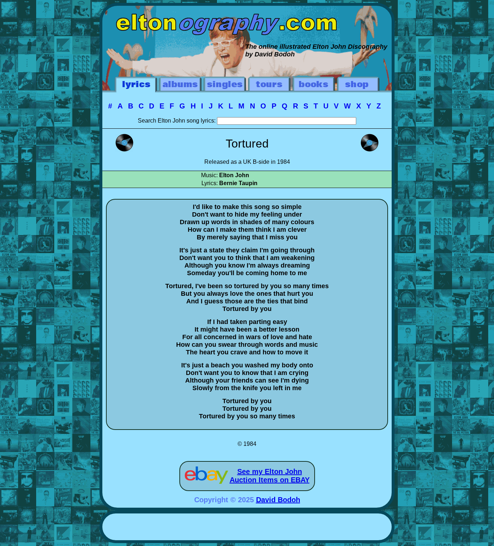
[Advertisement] (247, 528)
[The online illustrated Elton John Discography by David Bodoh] (247, 9)
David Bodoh (278, 500)
